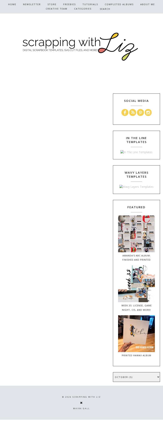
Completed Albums (119, 4)
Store (52, 4)
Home (12, 4)
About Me (147, 4)
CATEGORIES (82, 8)
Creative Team (56, 8)
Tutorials (90, 4)
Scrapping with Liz (87, 397)
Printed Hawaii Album (136, 355)
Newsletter (32, 4)
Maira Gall (81, 408)
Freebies (69, 4)
